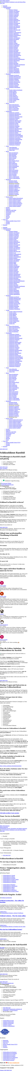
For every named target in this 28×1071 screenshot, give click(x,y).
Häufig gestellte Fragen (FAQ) (13, 221)
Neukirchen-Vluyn (10, 211)
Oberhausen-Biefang (14, 130)
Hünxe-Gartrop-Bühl (14, 108)
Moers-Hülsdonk (13, 167)
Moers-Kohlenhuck (13, 152)
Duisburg (8, 8)
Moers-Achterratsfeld (14, 176)
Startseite (5, 5)
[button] (14, 698)
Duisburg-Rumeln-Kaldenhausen (17, 59)
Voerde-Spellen (12, 100)
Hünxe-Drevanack (13, 107)
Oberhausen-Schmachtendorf (16, 135)
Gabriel (2, 614)
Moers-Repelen (12, 155)
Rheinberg (8, 179)
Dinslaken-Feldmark (14, 79)
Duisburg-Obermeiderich (15, 35)
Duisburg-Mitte (12, 42)
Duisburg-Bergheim (13, 56)
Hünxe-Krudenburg (13, 110)
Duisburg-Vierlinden (14, 12)
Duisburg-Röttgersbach (14, 20)
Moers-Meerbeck (13, 163)
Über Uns (5, 219)
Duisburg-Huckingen (14, 68)
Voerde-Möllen (12, 94)
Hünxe (7, 103)
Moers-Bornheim (13, 154)
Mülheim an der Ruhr (11, 210)
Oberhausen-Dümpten (14, 118)
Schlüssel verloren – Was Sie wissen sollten (13, 916)
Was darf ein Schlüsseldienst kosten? (11, 929)
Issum (7, 218)
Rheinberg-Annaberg (14, 184)
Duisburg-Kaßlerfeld (14, 46)
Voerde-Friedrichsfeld (14, 99)
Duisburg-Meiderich (14, 34)
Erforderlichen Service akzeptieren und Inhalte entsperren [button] (13, 828)
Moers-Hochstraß (13, 164)
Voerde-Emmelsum (13, 98)
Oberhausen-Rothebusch (15, 143)
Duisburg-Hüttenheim (14, 70)
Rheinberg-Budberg (13, 191)
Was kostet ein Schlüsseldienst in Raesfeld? (13, 728)
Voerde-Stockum (13, 95)
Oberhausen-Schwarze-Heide (16, 136)
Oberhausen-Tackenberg (15, 138)
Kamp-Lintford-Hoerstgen (15, 205)
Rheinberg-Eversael (13, 192)
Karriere (8, 223)
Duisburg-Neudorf (13, 48)
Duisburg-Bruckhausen (14, 27)
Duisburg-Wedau (13, 62)
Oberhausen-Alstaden (14, 112)
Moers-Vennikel (13, 175)
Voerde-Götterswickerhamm (15, 90)
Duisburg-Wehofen (13, 16)
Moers (7, 151)
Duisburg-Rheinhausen (14, 54)
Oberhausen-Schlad (13, 123)
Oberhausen (9, 111)
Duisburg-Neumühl (13, 24)
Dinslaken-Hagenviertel (14, 82)
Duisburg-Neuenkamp (14, 44)
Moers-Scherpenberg (14, 166)
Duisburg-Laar (12, 31)
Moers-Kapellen (13, 174)
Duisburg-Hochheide (14, 39)
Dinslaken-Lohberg (13, 86)
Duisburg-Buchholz (13, 63)
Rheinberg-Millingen (14, 186)
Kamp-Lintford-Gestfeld (14, 200)
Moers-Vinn (12, 168)
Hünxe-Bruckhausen (14, 104)
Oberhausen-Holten (13, 132)
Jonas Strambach (4, 624)
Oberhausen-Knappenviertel (15, 116)
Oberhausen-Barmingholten (15, 128)
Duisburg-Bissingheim (14, 60)
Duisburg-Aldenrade (14, 15)
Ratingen (8, 209)
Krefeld (8, 207)
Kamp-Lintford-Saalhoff (14, 206)
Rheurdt (8, 217)
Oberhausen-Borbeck (14, 115)
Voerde (7, 88)
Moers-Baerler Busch (14, 160)
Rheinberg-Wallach (13, 182)
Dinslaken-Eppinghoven (14, 78)
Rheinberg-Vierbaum (14, 194)
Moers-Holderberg (13, 172)
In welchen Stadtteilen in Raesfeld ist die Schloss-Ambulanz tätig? (12, 757)
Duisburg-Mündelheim (14, 72)
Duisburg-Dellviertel (14, 50)
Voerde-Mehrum (13, 92)
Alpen (7, 146)
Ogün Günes (3, 585)
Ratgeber (5, 225)
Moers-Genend (12, 158)
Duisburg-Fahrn (13, 17)
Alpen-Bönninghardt (14, 148)
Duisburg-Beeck (13, 28)
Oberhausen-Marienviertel (15, 120)
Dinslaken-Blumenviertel (15, 76)
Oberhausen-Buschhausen (15, 131)
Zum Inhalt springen (5, 0)
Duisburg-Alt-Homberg (14, 38)
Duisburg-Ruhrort (13, 36)
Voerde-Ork (12, 102)
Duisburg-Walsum (13, 9)
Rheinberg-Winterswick (14, 187)
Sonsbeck (8, 214)
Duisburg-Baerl (12, 40)
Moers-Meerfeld (13, 156)
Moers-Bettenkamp (13, 171)
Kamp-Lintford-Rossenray (15, 199)
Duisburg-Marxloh (13, 21)
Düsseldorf (8, 213)
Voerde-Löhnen (12, 91)
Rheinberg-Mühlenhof (14, 190)
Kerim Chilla (3, 596)
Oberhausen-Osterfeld (14, 140)
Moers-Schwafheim (13, 170)
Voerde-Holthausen (13, 96)
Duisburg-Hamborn (13, 19)
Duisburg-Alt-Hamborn (14, 25)
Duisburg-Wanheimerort (14, 52)
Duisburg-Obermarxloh (14, 23)
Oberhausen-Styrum (13, 124)
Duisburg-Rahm (13, 67)
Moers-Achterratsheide (14, 178)
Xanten (7, 215)
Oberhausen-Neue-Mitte (14, 122)
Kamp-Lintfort (9, 196)
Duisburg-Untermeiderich (15, 32)
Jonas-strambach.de (14, 1062)
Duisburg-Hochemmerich (15, 55)
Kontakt (8, 222)
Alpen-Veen (12, 150)
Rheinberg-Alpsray (13, 188)
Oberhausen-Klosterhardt (15, 142)
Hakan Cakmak (3, 639)
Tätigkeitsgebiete (7, 7)
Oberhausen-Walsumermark (15, 139)
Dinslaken (8, 74)
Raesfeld (2, 947)
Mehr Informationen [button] (4, 825)
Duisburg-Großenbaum (14, 66)
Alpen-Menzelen (13, 147)
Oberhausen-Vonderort (14, 144)
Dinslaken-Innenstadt (14, 84)
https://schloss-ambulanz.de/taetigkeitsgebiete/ (11, 765)
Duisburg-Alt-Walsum (14, 11)
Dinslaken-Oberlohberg (14, 87)
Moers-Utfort (12, 162)
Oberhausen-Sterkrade (14, 126)
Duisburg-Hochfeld (13, 51)
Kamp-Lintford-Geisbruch (15, 202)
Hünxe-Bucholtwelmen (14, 106)
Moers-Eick (11, 159)
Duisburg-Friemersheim (14, 58)
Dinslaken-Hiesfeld (13, 83)
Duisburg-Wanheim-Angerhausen (17, 64)
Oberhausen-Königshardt (15, 134)
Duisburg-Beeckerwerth (14, 30)
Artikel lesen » (3, 911)
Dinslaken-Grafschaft (14, 80)
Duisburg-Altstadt (13, 43)
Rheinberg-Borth (13, 180)
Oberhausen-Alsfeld (13, 127)
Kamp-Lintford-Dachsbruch (15, 203)
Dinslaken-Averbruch (14, 75)
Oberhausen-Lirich (13, 119)
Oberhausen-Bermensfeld (15, 114)
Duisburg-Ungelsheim (14, 71)
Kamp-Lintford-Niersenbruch (16, 198)
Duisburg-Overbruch (14, 13)
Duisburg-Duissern (13, 47)
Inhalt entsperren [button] (4, 827)
